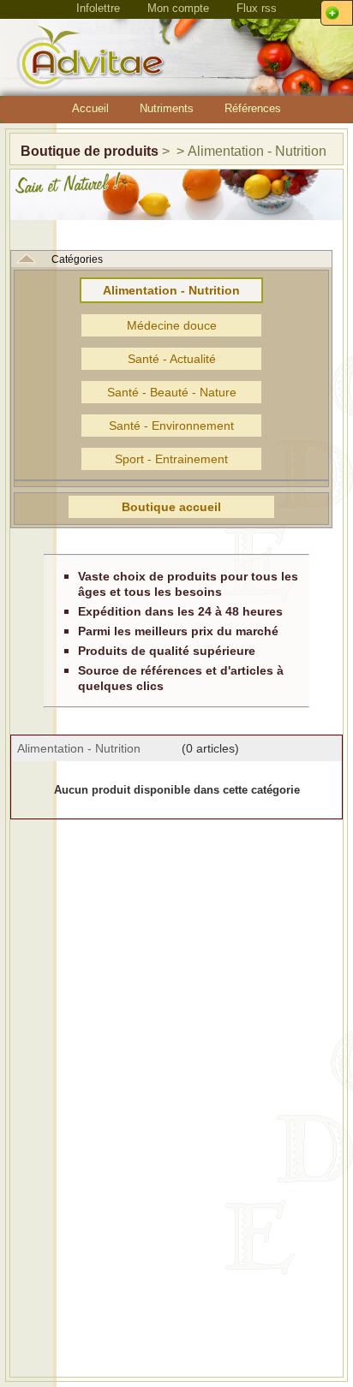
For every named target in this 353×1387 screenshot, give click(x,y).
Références (252, 108)
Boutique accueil (171, 507)
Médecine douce (172, 325)
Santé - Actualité (172, 359)
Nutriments (167, 108)
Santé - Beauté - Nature (171, 392)
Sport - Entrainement (171, 459)
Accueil (90, 108)
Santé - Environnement (171, 425)
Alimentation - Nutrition (171, 290)
